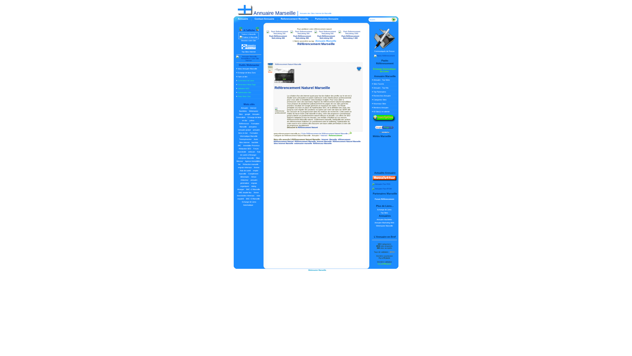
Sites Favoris (378, 84)
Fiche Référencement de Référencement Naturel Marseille (324, 133)
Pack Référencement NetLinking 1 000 (350, 37)
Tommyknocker (245, 139)
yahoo (251, 120)
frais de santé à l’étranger (250, 153)
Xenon (256, 192)
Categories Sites (380, 100)
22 (270, 64)
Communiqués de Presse (384, 51)
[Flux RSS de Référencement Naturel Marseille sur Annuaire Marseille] (350, 133)
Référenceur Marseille (322, 143)
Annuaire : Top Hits (381, 88)
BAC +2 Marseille (253, 189)
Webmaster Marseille (384, 226)
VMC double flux (244, 192)
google (247, 114)
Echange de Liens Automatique (249, 203)
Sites (241, 114)
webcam (251, 152)
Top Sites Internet (249, 52)
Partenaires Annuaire (326, 18)
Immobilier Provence (251, 146)
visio (258, 196)
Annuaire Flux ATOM (383, 189)
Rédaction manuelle (250, 164)
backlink (255, 142)
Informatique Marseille (248, 136)
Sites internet (244, 142)
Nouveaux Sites (379, 104)
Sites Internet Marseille (283, 143)
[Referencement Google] (384, 128)
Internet (253, 108)
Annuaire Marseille (274, 13)
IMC (239, 146)
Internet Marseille (324, 141)
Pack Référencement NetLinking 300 (302, 37)
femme (256, 167)
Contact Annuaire (264, 18)
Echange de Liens (384, 210)
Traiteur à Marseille (248, 34)
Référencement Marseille (305, 141)
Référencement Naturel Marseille (288, 64)
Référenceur (244, 124)
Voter (270, 72)
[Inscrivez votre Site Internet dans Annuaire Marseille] (384, 122)
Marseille (333, 139)
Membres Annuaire (380, 108)
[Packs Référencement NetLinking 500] (326, 33)
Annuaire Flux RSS (382, 184)
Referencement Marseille (294, 18)
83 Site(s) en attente (381, 112)
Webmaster (253, 111)
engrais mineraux (245, 167)
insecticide (242, 152)
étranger (240, 189)
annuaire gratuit (244, 130)
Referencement (335, 135)
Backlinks (243, 111)
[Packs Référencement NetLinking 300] (302, 33)
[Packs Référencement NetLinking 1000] (350, 33)
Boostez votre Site (248, 41)
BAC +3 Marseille (253, 199)
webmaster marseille (303, 143)
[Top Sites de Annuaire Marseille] (248, 49)
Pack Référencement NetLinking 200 (278, 37)
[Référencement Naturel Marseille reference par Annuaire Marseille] (284, 82)
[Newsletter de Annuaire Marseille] (384, 180)
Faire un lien (242, 77)
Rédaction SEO (245, 149)
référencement (344, 139)
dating (253, 186)
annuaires (253, 127)
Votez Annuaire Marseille (247, 69)
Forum (256, 149)
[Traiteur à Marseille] (249, 37)
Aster (256, 139)
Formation (254, 133)
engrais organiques (248, 184)
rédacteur (244, 180)
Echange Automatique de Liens (384, 70)
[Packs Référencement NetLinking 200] (278, 33)
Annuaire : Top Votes (381, 80)
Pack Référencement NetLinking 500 (326, 37)
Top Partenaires (379, 92)
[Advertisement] (314, 53)
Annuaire (243, 18)
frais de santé (245, 171)
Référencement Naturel (308, 127)
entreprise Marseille (246, 158)
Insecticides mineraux (245, 196)
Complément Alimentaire (249, 175)
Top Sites (384, 213)
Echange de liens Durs (247, 73)
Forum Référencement (384, 199)
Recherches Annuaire (382, 96)
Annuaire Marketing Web (384, 223)
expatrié (240, 199)
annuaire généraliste (249, 181)
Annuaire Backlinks (384, 220)
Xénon (253, 177)
